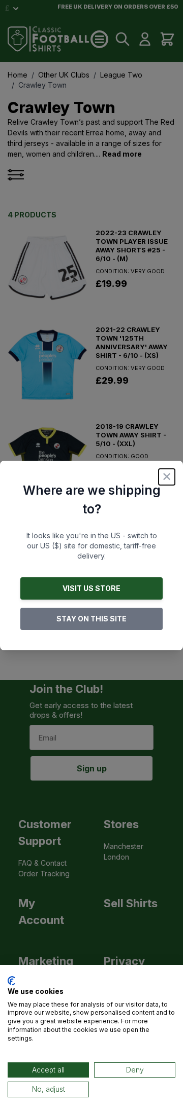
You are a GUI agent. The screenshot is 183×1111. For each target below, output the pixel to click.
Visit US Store (91, 588)
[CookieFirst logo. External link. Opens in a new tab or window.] (11, 980)
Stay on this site (91, 618)
